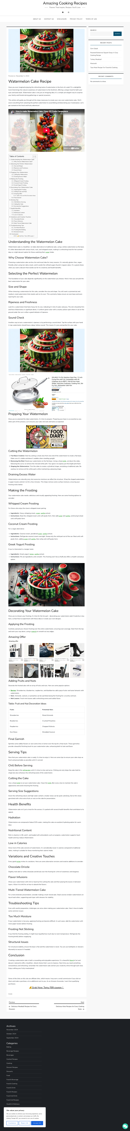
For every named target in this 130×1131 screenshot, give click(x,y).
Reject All (24, 1123)
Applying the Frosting (20, 189)
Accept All (37, 1123)
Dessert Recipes (12, 1067)
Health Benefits (16, 208)
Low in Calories (18, 215)
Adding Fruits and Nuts (20, 191)
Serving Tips (14, 200)
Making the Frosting (17, 179)
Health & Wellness (13, 1104)
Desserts (9, 1071)
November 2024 (12, 1030)
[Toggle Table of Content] (33, 156)
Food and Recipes (12, 1100)
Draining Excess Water (20, 176)
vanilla (43, 513)
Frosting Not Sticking (20, 230)
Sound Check (17, 170)
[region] (25, 1117)
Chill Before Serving (20, 202)
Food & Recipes (11, 1092)
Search (93, 30)
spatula (33, 631)
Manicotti (93, 63)
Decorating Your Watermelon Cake (22, 187)
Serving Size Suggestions (21, 206)
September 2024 (12, 1038)
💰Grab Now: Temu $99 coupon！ (26, 236)
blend (72, 960)
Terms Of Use (91, 19)
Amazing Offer (18, 194)
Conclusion (15, 234)
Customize (12, 1123)
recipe (18, 861)
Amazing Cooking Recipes (65, 3)
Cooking (9, 1063)
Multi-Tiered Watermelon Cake (23, 223)
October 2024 (11, 1034)
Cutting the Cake (18, 204)
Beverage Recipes (12, 1051)
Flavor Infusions (18, 221)
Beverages (10, 1055)
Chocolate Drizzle (19, 219)
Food (10, 994)
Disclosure (62, 19)
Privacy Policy (76, 19)
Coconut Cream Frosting (21, 183)
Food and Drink (11, 1096)
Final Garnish (17, 198)
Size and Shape (18, 166)
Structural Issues (19, 232)
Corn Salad (94, 49)
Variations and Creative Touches (21, 217)
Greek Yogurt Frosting (20, 185)
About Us (37, 19)
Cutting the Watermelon (21, 174)
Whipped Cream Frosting (21, 181)
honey (32, 554)
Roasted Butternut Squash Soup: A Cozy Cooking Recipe (104, 54)
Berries (13, 690)
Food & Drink (10, 1088)
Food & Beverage (12, 1080)
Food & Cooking (11, 1084)
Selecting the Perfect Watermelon (21, 164)
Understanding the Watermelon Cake (22, 159)
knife (64, 461)
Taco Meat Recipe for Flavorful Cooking (103, 67)
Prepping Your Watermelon (19, 172)
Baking (8, 1047)
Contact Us (49, 19)
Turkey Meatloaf (95, 59)
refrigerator (27, 770)
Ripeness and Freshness (21, 168)
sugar (47, 252)
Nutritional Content (19, 213)
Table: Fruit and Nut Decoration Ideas (26, 195)
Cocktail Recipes (12, 1059)
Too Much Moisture (19, 227)
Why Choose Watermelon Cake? (23, 161)
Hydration (17, 210)
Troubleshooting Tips (17, 225)
